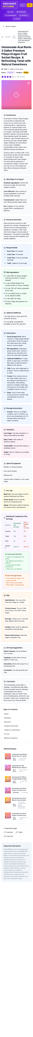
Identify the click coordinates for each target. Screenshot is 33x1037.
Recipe (6, 714)
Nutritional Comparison (11, 738)
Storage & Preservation (11, 726)
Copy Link (9, 836)
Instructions (7, 722)
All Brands (22, 12)
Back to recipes (11, 26)
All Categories (11, 15)
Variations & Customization (12, 730)
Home (11, 12)
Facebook (9, 832)
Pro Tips (6, 734)
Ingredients (7, 718)
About (18, 19)
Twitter (20, 832)
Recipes (24, 15)
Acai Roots (14, 37)
